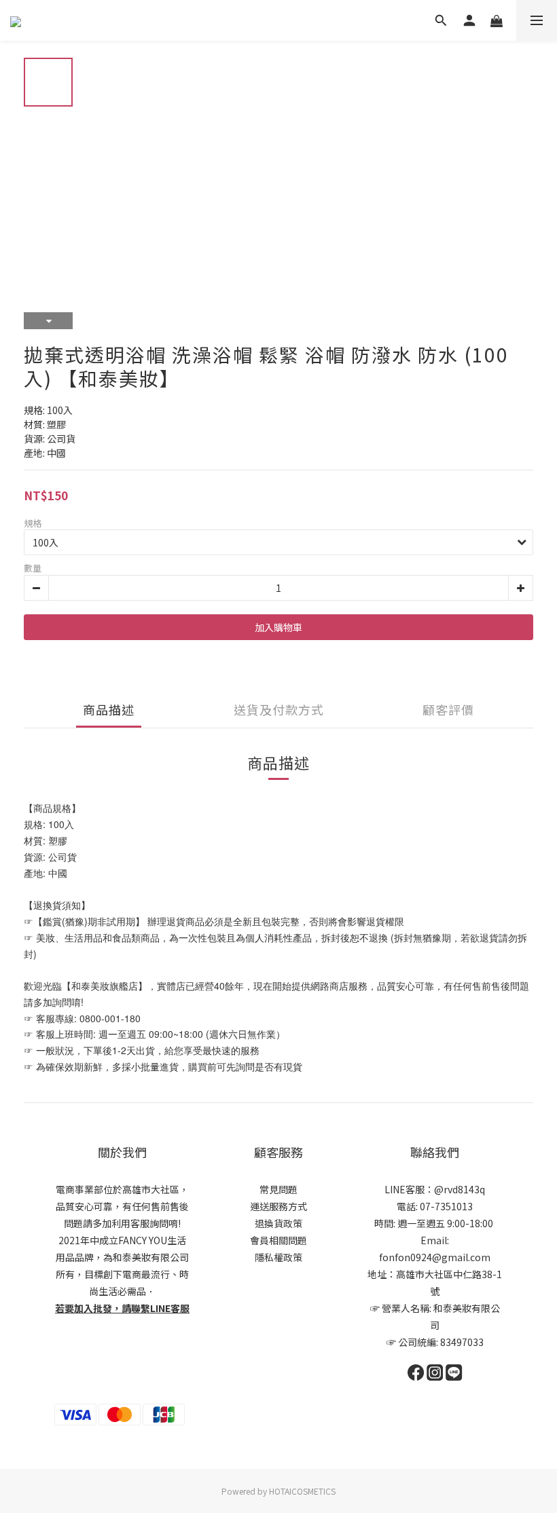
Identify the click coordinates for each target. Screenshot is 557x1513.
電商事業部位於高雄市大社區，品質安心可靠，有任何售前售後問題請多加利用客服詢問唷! (122, 1206)
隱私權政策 (278, 1257)
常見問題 (278, 1189)
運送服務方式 (278, 1206)
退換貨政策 (278, 1223)
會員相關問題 (278, 1240)
